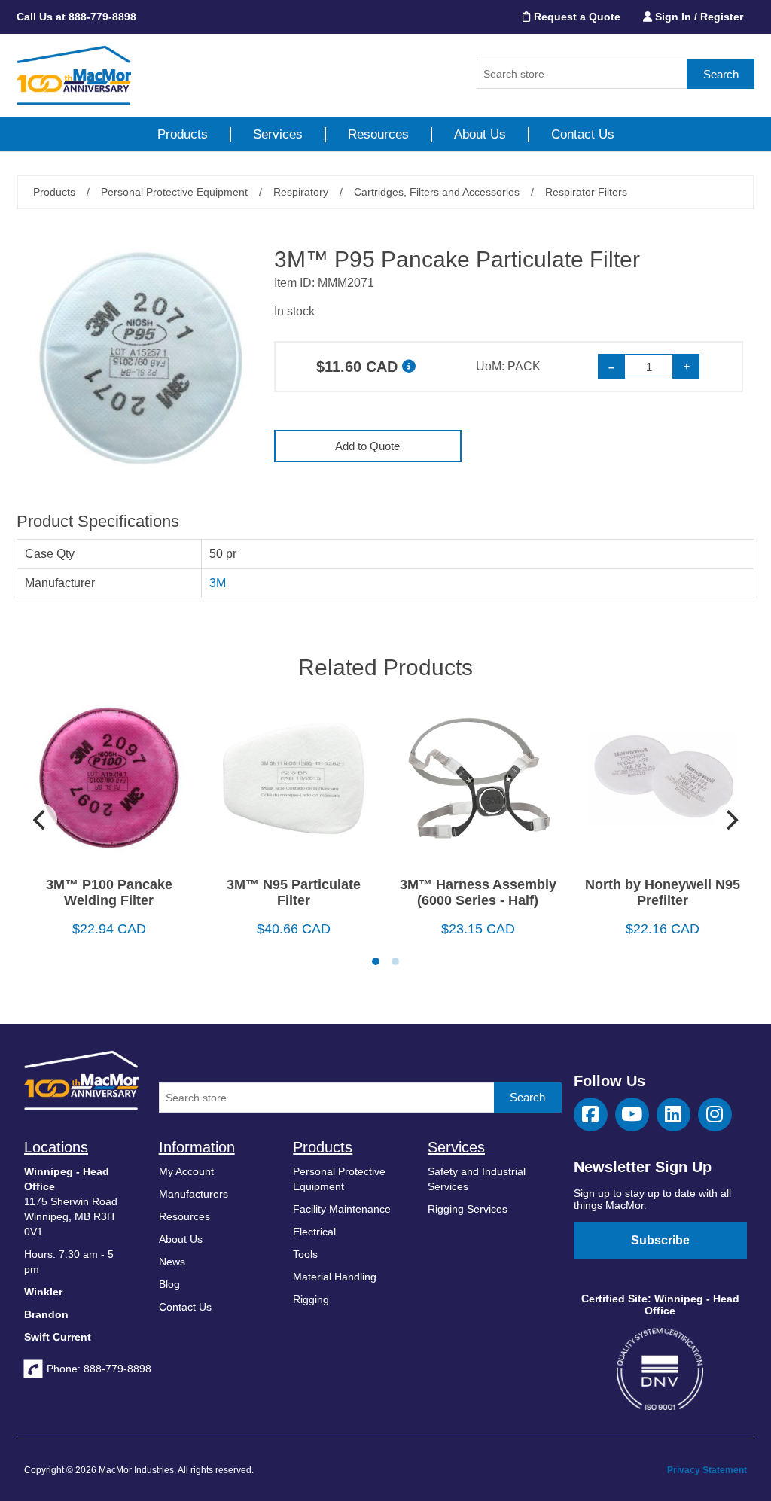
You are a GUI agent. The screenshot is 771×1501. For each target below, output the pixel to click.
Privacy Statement (707, 1470)
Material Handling (334, 1277)
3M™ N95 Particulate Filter (294, 892)
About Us (480, 134)
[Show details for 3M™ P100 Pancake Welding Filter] (109, 784)
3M (217, 583)
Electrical (314, 1231)
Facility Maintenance (342, 1209)
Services (278, 134)
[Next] (730, 819)
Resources (378, 134)
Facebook (591, 1114)
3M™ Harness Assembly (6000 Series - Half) (478, 892)
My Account (186, 1171)
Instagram (715, 1114)
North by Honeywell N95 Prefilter (662, 892)
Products (182, 134)
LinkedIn (673, 1114)
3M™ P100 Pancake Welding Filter (109, 892)
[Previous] (40, 819)
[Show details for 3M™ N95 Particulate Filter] (293, 784)
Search (721, 74)
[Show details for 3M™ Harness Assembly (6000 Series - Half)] (478, 784)
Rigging (311, 1299)
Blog (169, 1284)
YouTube (632, 1114)
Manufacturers (193, 1194)
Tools (305, 1254)
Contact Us (582, 134)
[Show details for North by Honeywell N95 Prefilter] (662, 784)
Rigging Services (467, 1209)
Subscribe (660, 1240)
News (172, 1262)
